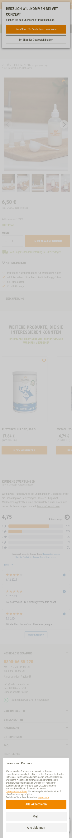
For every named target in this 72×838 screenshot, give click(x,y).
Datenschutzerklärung (16, 791)
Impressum (43, 797)
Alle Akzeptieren (36, 804)
